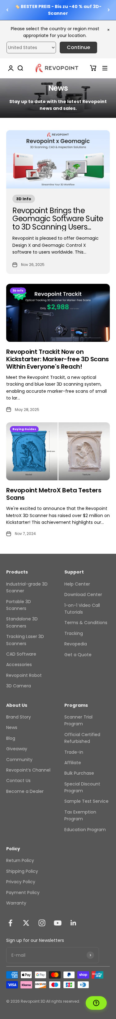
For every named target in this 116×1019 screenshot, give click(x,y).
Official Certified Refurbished (82, 737)
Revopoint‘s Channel (28, 770)
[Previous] (7, 10)
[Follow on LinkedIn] (73, 923)
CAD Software (21, 654)
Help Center (77, 584)
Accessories (19, 664)
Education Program (85, 829)
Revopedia (75, 644)
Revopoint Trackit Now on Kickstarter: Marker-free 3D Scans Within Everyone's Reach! (57, 359)
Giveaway (16, 749)
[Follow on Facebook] (10, 923)
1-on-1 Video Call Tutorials (82, 608)
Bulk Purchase (79, 773)
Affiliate (72, 763)
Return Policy (20, 860)
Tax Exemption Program (80, 815)
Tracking (73, 633)
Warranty (16, 903)
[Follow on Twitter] (26, 923)
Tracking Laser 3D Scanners (25, 639)
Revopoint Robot (24, 675)
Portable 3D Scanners (18, 605)
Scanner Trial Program (78, 720)
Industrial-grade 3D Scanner (27, 587)
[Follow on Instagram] (42, 923)
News (11, 727)
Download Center (83, 594)
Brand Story (18, 717)
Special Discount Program (82, 787)
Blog (10, 738)
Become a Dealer (25, 791)
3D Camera (18, 686)
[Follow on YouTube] (58, 923)
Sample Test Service (86, 801)
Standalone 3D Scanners (22, 622)
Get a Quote (78, 655)
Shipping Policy (22, 871)
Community (19, 759)
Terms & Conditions (85, 622)
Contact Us (18, 780)
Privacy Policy (20, 882)
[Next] (109, 10)
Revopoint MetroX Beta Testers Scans (53, 494)
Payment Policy (23, 892)
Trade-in (73, 752)
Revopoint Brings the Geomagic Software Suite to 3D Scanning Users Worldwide (57, 222)
